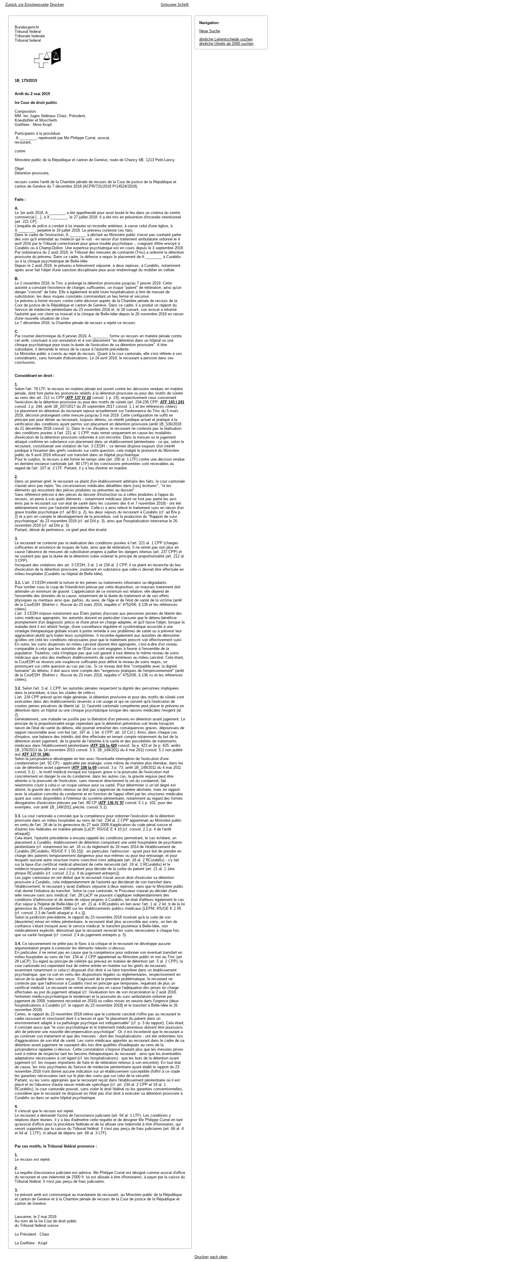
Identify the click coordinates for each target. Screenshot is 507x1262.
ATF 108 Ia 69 (84, 767)
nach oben (218, 1257)
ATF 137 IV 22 (78, 397)
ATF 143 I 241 (172, 402)
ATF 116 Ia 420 (104, 745)
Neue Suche (209, 31)
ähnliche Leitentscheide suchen (226, 39)
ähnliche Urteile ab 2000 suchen (226, 43)
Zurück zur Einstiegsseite (27, 4)
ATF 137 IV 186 (35, 754)
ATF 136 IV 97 (111, 803)
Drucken (57, 4)
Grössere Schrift (175, 4)
